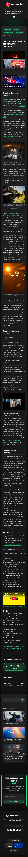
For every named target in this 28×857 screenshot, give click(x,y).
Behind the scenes (13, 11)
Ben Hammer (6, 99)
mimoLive (16, 29)
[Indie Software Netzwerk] (9, 845)
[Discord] (20, 830)
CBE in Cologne (13, 213)
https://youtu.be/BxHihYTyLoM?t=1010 (14, 606)
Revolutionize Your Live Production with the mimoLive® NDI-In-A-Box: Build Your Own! (13, 758)
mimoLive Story (19, 32)
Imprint (4, 819)
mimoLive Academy (8, 32)
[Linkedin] (17, 830)
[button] (14, 15)
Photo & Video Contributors (15, 820)
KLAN (22, 110)
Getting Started (7, 29)
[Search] (23, 700)
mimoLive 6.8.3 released (11, 723)
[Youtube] (14, 830)
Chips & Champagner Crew (10, 136)
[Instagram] (8, 830)
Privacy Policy (12, 819)
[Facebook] (11, 830)
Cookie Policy (21, 819)
